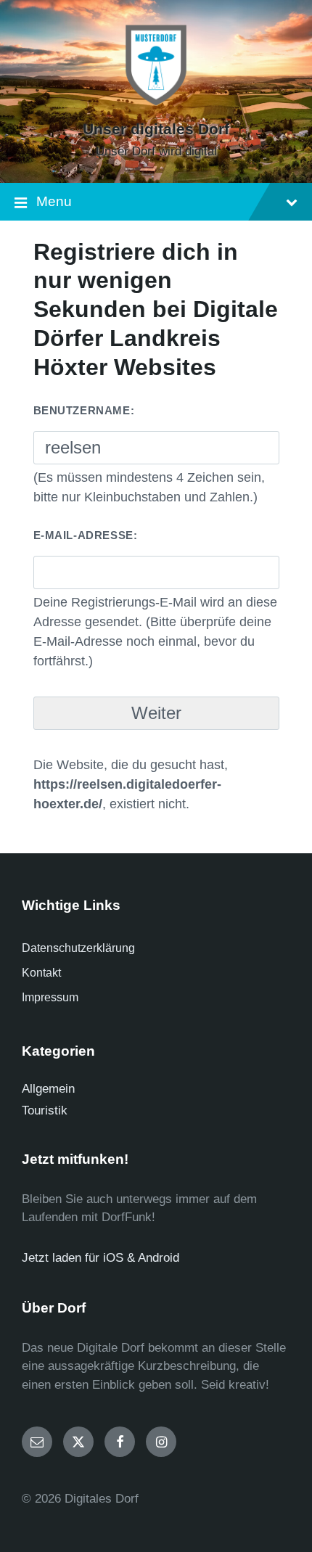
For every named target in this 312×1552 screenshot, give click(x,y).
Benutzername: (84, 410)
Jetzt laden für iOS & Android (100, 1258)
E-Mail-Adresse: (85, 535)
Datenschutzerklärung (78, 948)
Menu (54, 201)
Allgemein (48, 1089)
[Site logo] (156, 105)
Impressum (50, 997)
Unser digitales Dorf (156, 129)
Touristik (44, 1110)
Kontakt (41, 972)
